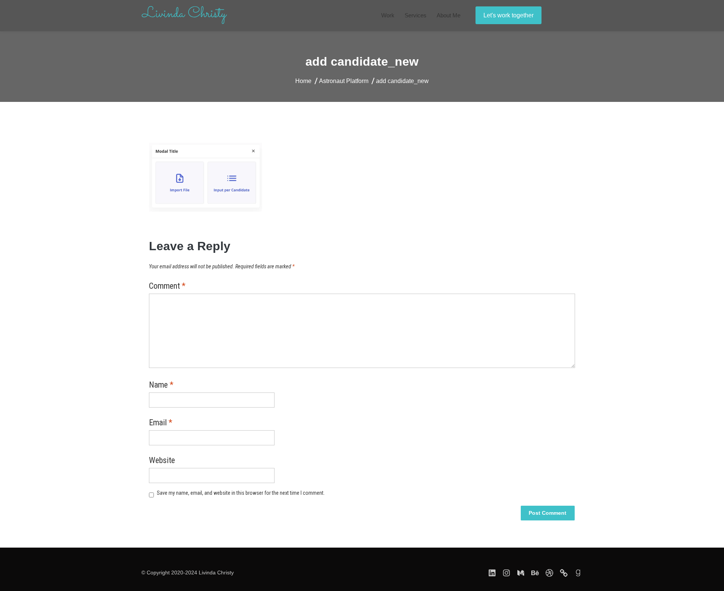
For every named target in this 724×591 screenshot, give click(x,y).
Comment (167, 286)
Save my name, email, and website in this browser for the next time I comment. (241, 493)
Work (387, 15)
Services (415, 15)
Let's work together (508, 15)
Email (160, 423)
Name (161, 385)
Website (162, 461)
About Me (448, 15)
